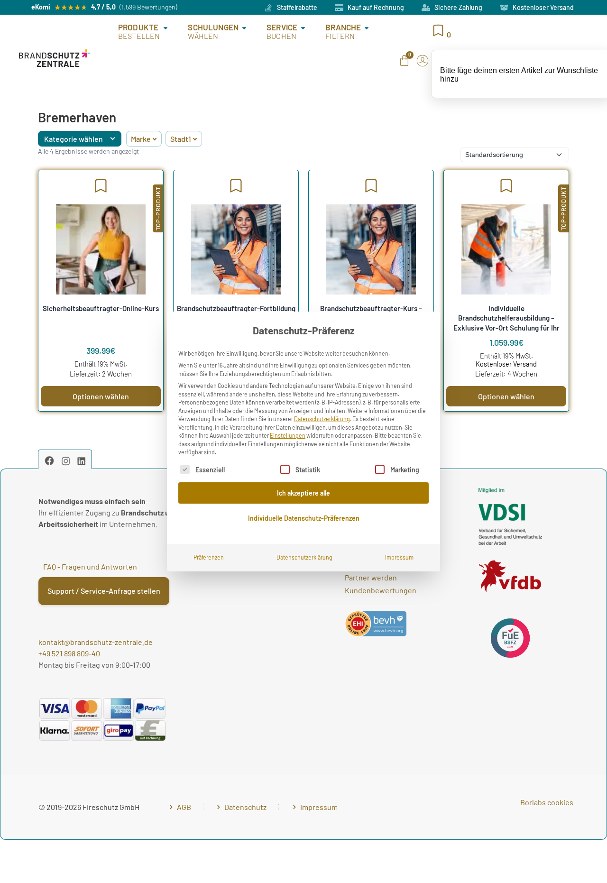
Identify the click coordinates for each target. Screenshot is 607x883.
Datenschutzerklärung (322, 418)
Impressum (399, 557)
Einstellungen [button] (287, 435)
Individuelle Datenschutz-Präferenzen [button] (303, 518)
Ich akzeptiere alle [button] (303, 493)
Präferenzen (208, 557)
